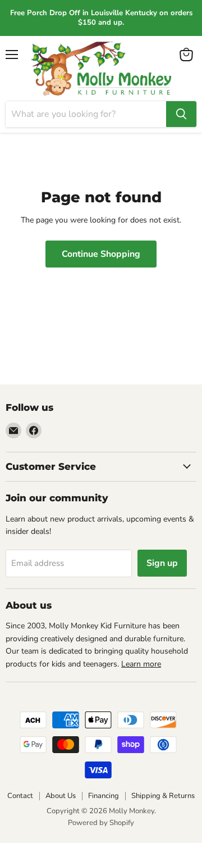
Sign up (162, 563)
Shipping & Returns (163, 796)
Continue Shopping (101, 254)
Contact (20, 796)
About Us (60, 796)
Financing (103, 796)
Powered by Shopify (101, 823)
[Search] (181, 114)
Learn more (141, 664)
